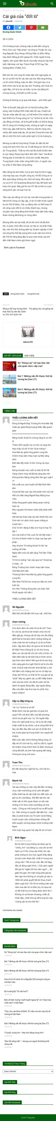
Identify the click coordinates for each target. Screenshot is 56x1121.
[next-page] (8, 402)
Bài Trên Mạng (18, 10)
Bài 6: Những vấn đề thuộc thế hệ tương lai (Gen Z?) (26, 971)
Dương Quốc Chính (17, 294)
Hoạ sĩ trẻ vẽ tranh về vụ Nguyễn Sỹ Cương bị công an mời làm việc (27, 980)
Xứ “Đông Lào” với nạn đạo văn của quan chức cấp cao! (28, 952)
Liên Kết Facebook (12, 1102)
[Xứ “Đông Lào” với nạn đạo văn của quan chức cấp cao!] (9, 366)
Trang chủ (6, 10)
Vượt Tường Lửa (11, 920)
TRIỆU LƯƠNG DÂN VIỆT (25, 418)
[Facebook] (8, 27)
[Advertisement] (28, 270)
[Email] (42, 27)
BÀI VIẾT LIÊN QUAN (12, 356)
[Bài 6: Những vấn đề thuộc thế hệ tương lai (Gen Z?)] (9, 392)
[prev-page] (4, 402)
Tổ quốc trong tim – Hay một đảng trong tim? (24, 1033)
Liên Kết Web (9, 1082)
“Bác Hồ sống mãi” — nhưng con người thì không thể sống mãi (26, 1042)
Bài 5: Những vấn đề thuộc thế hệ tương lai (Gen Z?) (26, 1023)
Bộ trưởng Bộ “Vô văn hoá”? (16, 991)
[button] (4, 3)
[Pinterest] (31, 27)
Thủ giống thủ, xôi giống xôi (41, 308)
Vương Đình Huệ (33, 294)
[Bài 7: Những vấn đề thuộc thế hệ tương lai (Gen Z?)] (9, 379)
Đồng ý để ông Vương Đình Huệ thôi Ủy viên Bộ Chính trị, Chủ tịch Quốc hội (15, 311)
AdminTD (9, 21)
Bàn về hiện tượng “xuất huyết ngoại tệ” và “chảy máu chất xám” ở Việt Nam (27, 1001)
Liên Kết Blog (9, 1092)
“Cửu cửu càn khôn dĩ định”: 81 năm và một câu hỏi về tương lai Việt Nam (27, 1012)
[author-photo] (28, 338)
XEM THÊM (29, 356)
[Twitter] (19, 27)
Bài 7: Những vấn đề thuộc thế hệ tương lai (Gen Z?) (26, 961)
